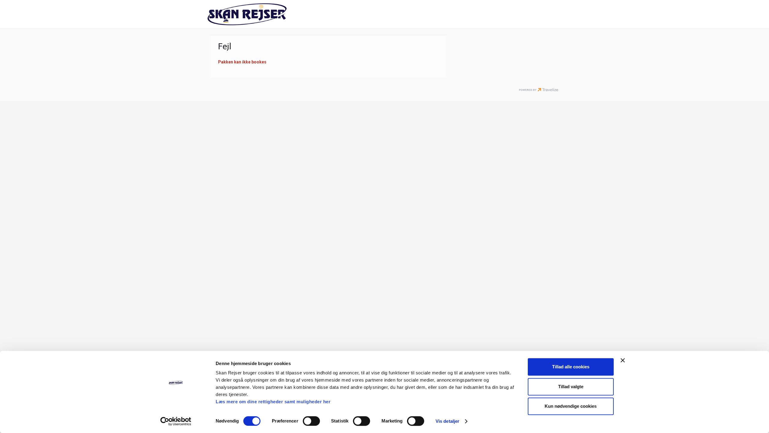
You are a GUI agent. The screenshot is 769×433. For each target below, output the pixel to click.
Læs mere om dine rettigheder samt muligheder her (273, 401)
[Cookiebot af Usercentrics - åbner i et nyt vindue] (176, 421)
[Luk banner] (623, 360)
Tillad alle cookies (570, 366)
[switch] (311, 421)
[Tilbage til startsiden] (260, 14)
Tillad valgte (570, 386)
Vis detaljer (447, 421)
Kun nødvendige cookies (571, 406)
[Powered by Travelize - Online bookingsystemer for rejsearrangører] (538, 90)
